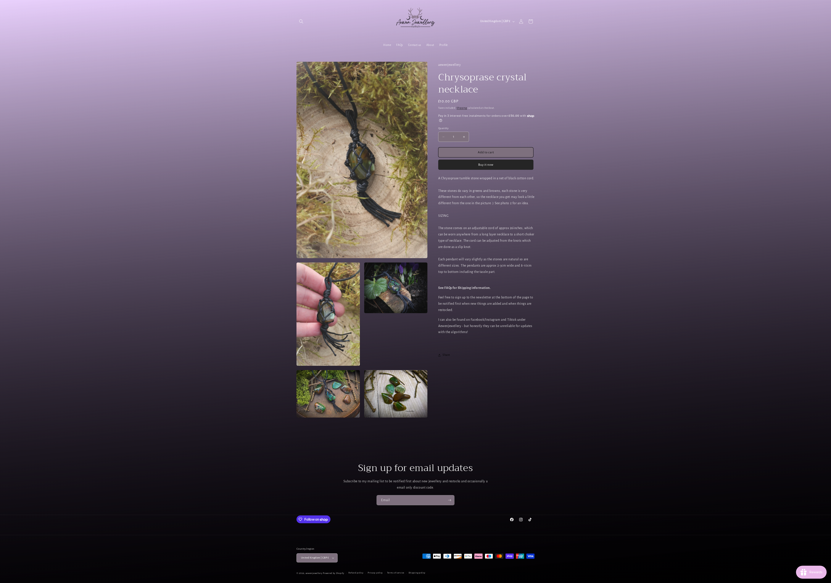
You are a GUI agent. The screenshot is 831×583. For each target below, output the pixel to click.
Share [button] (446, 354)
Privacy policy (375, 573)
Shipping (462, 108)
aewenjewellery (314, 573)
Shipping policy (417, 573)
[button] (301, 21)
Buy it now (485, 164)
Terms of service (395, 573)
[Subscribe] (449, 500)
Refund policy (355, 573)
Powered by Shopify (333, 573)
